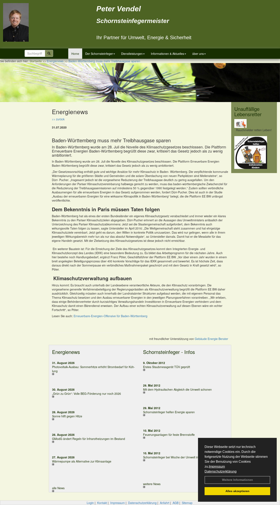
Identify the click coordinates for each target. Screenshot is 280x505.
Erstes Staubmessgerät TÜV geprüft (166, 367)
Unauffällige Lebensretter (248, 111)
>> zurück (58, 119)
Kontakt (102, 503)
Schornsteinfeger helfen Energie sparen (169, 412)
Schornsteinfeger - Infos (169, 351)
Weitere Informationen (237, 479)
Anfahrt (164, 503)
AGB (176, 503)
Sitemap (187, 503)
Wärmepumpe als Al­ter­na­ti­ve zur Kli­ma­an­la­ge (81, 461)
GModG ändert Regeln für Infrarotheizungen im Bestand (88, 439)
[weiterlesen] (94, 374)
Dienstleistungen (132, 54)
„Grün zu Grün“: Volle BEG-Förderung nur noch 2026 (86, 393)
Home (75, 54)
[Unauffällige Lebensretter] (254, 123)
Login (90, 503)
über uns (198, 54)
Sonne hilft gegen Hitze (67, 416)
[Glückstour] (254, 152)
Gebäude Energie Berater (211, 339)
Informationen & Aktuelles (167, 54)
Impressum (217, 466)
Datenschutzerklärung (221, 471)
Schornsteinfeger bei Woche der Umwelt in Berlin (175, 457)
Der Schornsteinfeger (99, 54)
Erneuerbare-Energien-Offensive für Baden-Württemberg (110, 316)
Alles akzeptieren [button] (237, 491)
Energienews (66, 351)
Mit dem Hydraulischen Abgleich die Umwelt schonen (177, 389)
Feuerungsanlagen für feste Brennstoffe (169, 435)
